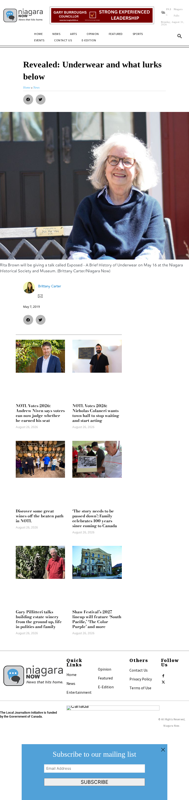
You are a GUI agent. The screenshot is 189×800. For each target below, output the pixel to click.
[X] (163, 681)
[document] (94, 772)
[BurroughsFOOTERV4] (101, 15)
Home (71, 674)
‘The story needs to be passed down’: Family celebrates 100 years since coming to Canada (94, 518)
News (70, 683)
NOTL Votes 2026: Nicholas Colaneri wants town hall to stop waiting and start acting (95, 413)
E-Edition (106, 686)
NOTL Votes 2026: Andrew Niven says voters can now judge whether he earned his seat (40, 413)
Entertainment (79, 692)
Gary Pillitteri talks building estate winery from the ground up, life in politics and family (39, 619)
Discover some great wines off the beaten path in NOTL (39, 516)
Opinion (104, 669)
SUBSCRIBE (94, 782)
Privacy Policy (140, 679)
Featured (105, 678)
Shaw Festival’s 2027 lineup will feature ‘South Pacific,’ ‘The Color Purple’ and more (96, 619)
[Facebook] (163, 674)
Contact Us (138, 670)
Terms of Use (140, 687)
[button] (180, 36)
